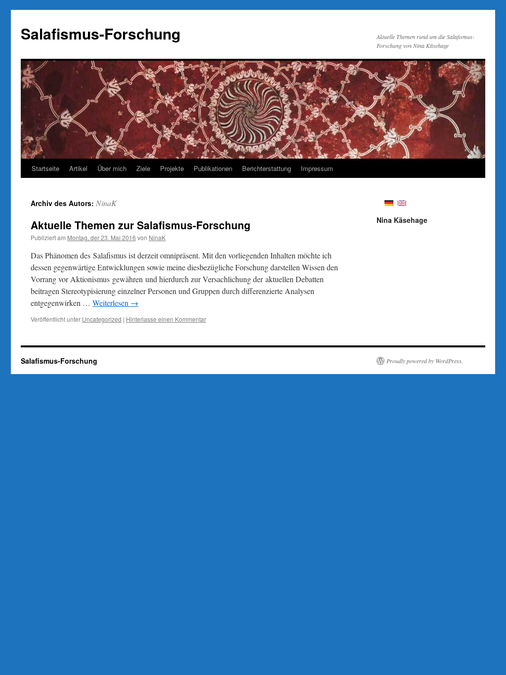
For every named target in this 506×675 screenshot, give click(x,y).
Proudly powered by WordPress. (424, 361)
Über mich (111, 168)
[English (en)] (401, 202)
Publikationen (213, 168)
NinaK (106, 203)
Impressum (317, 168)
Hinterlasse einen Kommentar (166, 319)
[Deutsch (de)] (388, 202)
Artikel (78, 168)
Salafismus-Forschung (100, 33)
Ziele (143, 168)
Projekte (172, 168)
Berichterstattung (266, 168)
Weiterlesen (115, 302)
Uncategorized (102, 319)
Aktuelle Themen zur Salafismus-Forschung (141, 224)
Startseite (45, 168)
